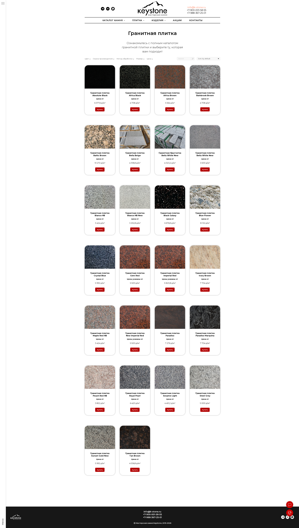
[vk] (108, 10)
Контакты (196, 20)
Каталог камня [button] (112, 20)
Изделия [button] (158, 20)
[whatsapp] (113, 10)
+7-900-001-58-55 (196, 10)
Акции (177, 20)
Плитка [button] (137, 20)
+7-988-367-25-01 (196, 13)
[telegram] (102, 10)
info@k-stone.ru (196, 7)
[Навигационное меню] (3, 3)
